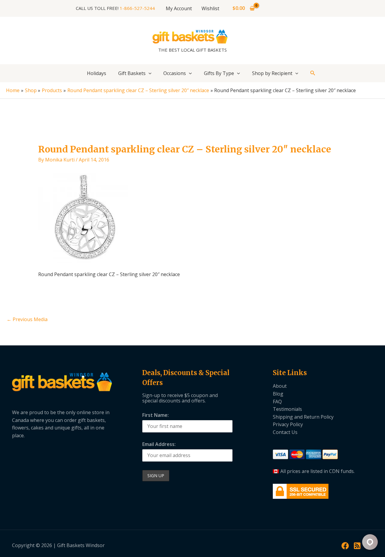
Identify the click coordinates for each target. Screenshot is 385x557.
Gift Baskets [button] (132, 73)
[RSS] (357, 545)
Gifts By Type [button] (219, 73)
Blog (278, 393)
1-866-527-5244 (137, 8)
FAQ (277, 401)
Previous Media (27, 319)
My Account (179, 8)
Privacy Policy (288, 424)
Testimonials (287, 409)
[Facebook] (345, 545)
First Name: (155, 415)
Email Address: (159, 444)
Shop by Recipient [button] (272, 73)
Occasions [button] (174, 73)
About (280, 386)
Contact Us (285, 432)
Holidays (96, 73)
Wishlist (210, 8)
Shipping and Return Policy (303, 417)
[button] (149, 73)
